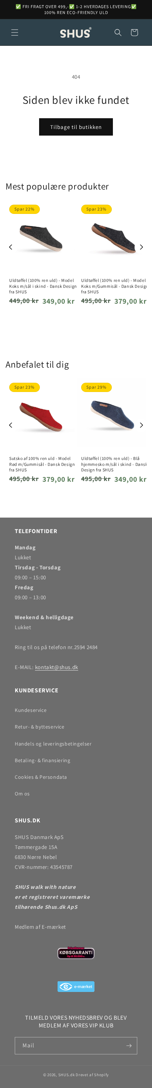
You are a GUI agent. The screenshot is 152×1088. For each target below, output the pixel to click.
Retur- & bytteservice (40, 726)
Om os (22, 793)
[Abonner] (129, 1045)
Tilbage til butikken (76, 126)
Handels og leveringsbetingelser (53, 743)
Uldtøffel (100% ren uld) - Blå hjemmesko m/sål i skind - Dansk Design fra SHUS (114, 464)
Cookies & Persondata (41, 777)
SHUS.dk (66, 1074)
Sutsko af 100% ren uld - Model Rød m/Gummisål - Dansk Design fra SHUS (42, 464)
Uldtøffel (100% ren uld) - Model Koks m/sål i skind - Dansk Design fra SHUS (43, 285)
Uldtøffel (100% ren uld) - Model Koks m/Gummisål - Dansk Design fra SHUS (115, 285)
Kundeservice (30, 710)
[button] (15, 32)
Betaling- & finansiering (42, 760)
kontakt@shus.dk (56, 667)
